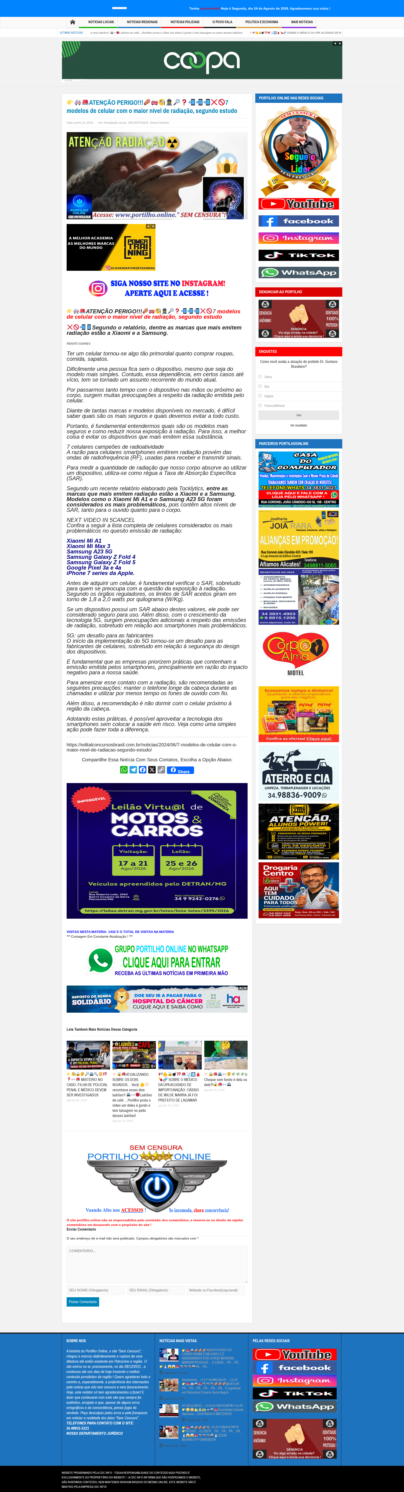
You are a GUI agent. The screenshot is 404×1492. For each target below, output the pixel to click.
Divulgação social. (115, 122)
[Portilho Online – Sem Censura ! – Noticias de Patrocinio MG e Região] (119, 8)
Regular (269, 396)
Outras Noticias (159, 122)
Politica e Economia (261, 22)
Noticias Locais (101, 22)
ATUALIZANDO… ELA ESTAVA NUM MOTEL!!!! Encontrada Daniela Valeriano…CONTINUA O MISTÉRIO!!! (212, 1410)
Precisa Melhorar (274, 406)
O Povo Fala (222, 22)
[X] (152, 770)
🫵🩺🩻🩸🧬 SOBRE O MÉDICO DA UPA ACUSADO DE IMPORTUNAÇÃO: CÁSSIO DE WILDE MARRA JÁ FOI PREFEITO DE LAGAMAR (262, 32)
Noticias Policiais (185, 22)
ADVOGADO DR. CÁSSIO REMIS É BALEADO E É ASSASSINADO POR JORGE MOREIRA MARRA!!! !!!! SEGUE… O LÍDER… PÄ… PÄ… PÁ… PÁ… (211, 1358)
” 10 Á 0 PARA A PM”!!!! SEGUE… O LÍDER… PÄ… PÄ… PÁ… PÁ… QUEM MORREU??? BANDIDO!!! (212, 1433)
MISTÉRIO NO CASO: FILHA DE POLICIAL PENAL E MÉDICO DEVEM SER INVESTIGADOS (87, 1087)
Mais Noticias (302, 22)
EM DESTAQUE (138, 122)
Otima (268, 377)
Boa (266, 387)
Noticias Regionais (142, 22)
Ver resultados (298, 425)
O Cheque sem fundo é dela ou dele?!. (225, 1079)
